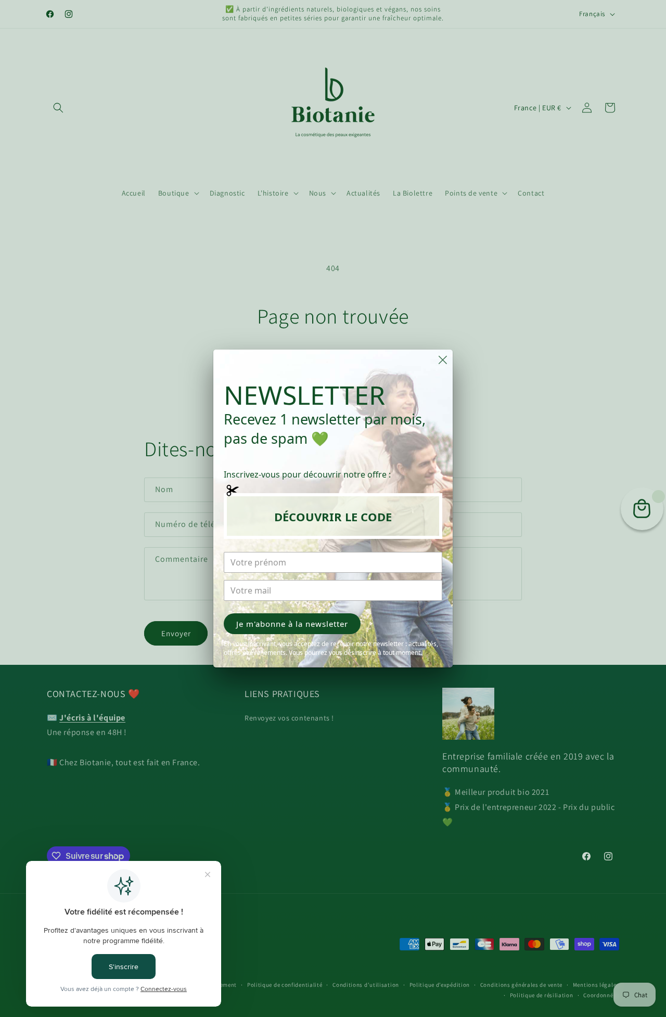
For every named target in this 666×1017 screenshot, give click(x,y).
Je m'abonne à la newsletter (292, 624)
